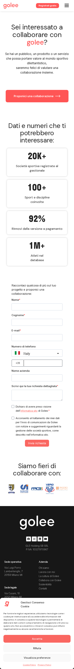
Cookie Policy (29, 664)
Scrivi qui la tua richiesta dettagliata (34, 386)
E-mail (16, 330)
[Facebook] (28, 539)
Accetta (37, 639)
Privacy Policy (44, 664)
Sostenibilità (45, 584)
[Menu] (66, 5)
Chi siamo (44, 567)
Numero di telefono (24, 346)
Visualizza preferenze (37, 658)
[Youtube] (45, 539)
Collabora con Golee (50, 580)
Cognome (18, 315)
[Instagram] (34, 539)
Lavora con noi (47, 571)
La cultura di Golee (49, 576)
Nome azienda (21, 370)
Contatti (43, 588)
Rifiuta (37, 648)
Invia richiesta (37, 443)
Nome (15, 300)
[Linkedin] (40, 539)
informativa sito (29, 410)
